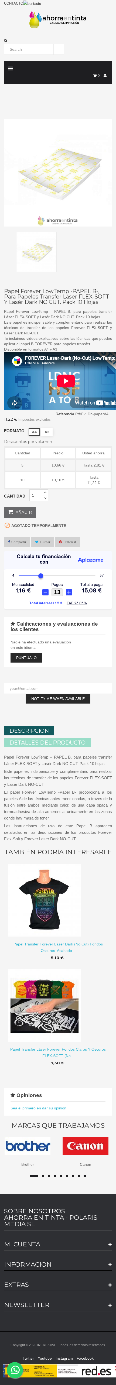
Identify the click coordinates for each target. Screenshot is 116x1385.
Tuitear (45, 542)
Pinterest (69, 542)
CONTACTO (13, 3)
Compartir (18, 542)
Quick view (58, 896)
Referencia (65, 414)
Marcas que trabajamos (58, 1125)
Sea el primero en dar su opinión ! (40, 1108)
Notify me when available (58, 699)
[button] (58, 40)
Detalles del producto (47, 742)
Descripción (29, 731)
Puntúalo (26, 658)
